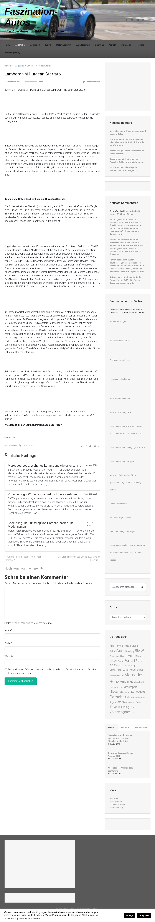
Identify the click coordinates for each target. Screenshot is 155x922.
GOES (113, 665)
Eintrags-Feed (116, 801)
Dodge (121, 661)
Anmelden (114, 798)
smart (132, 702)
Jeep (133, 665)
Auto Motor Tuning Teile (120, 412)
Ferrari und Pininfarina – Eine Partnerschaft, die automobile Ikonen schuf (124, 231)
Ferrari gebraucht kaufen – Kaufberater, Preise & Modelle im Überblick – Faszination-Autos (125, 222)
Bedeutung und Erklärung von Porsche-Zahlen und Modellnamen (126, 160)
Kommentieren (93, 82)
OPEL (131, 691)
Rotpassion (115, 277)
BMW (139, 650)
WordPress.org (116, 807)
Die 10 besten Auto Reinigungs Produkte (127, 447)
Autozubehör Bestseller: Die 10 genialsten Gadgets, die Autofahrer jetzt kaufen (127, 482)
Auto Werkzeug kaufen (120, 341)
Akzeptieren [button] (144, 915)
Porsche (117, 697)
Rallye (128, 697)
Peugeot (140, 691)
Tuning (125, 707)
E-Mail (8, 643)
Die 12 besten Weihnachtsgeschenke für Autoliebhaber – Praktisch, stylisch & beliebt (127, 552)
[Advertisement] (132, 86)
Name (8, 630)
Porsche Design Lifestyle (120, 517)
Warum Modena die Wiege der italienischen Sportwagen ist (124, 169)
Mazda (120, 675)
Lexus (140, 669)
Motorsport (130, 687)
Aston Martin (131, 645)
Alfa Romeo (116, 645)
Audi (120, 650)
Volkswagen (119, 712)
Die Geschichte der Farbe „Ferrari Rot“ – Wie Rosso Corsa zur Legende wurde (127, 269)
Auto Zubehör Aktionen (120, 398)
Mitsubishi (126, 682)
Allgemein (19, 66)
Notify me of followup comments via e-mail (30, 623)
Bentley (129, 651)
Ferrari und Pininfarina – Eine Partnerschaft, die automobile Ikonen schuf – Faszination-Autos (126, 242)
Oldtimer (123, 692)
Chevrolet (141, 656)
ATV (113, 651)
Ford (139, 661)
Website (9, 656)
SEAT (119, 702)
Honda (120, 666)
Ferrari (129, 660)
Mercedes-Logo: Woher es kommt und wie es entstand (128, 132)
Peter (40, 82)
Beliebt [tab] (111, 727)
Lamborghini (28, 445)
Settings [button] (129, 915)
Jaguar (126, 665)
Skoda (126, 702)
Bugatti (113, 656)
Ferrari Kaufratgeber (118, 504)
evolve (58, 909)
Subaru (139, 702)
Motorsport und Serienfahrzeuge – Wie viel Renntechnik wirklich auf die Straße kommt (127, 142)
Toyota (115, 707)
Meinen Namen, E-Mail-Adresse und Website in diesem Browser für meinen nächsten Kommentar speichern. (52, 671)
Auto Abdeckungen (118, 321)
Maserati (113, 676)
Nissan (114, 691)
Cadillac (120, 656)
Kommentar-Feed (117, 804)
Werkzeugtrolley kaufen (120, 379)
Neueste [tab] (125, 727)
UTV (132, 707)
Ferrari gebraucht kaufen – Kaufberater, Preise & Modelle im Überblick (125, 251)
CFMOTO (130, 656)
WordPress (94, 909)
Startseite (8, 66)
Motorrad (120, 687)
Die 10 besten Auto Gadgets (122, 461)
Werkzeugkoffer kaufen (120, 360)
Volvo (131, 712)
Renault (136, 697)
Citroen (113, 661)
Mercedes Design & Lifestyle (122, 531)
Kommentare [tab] (141, 727)
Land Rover (129, 669)
